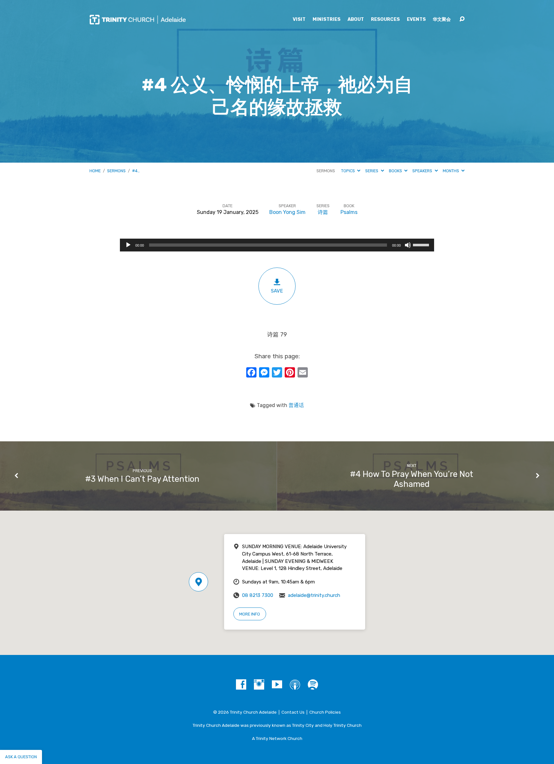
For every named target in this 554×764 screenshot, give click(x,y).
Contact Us (293, 712)
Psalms (348, 212)
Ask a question (21, 756)
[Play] (128, 245)
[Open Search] (462, 19)
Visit (299, 19)
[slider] (422, 244)
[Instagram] (259, 684)
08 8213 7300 (257, 595)
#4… (136, 170)
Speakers (422, 170)
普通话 (296, 405)
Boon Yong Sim (287, 212)
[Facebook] (241, 684)
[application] (277, 245)
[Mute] (408, 245)
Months (451, 170)
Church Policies (325, 712)
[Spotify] (313, 684)
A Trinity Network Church (277, 738)
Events (416, 19)
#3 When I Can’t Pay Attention (142, 479)
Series (372, 170)
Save (277, 291)
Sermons (116, 170)
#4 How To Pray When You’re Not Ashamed (411, 479)
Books (396, 170)
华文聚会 (442, 19)
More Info (249, 614)
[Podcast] (295, 684)
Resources (385, 19)
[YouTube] (277, 684)
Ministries (326, 19)
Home (95, 170)
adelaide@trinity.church (314, 595)
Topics (348, 170)
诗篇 (323, 212)
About (356, 19)
